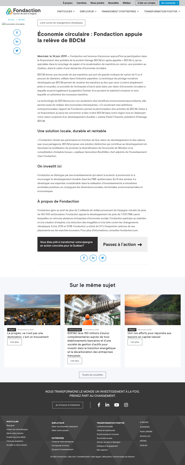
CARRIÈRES (145, 427)
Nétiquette (107, 456)
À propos (68, 3)
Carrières (82, 3)
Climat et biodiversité (106, 430)
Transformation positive (160, 11)
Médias (127, 3)
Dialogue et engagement (107, 446)
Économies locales (104, 438)
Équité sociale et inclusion (108, 434)
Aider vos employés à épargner (65, 426)
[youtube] (119, 405)
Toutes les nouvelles (92, 374)
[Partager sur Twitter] (17, 50)
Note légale (96, 456)
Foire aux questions (15, 441)
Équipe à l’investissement (62, 449)
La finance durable (105, 426)
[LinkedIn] (109, 405)
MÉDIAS (143, 441)
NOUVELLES (145, 436)
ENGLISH (143, 445)
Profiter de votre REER (16, 437)
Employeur (87, 11)
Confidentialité (83, 456)
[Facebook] (101, 405)
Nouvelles (113, 3)
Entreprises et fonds (60, 445)
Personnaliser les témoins (124, 456)
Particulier (64, 11)
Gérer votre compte (15, 433)
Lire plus (14, 342)
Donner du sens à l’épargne (108, 442)
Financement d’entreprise (119, 11)
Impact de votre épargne (17, 429)
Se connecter (168, 3)
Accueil (11, 19)
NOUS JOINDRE (146, 431)
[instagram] (128, 405)
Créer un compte (146, 3)
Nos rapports (102, 450)
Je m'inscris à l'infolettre (67, 405)
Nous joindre (97, 3)
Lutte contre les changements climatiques (61, 22)
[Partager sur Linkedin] (17, 41)
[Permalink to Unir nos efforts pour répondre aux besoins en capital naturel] (153, 309)
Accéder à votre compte (17, 445)
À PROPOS (144, 422)
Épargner (11, 425)
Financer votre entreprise (63, 441)
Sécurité (71, 456)
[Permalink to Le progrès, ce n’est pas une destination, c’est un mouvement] (32, 309)
